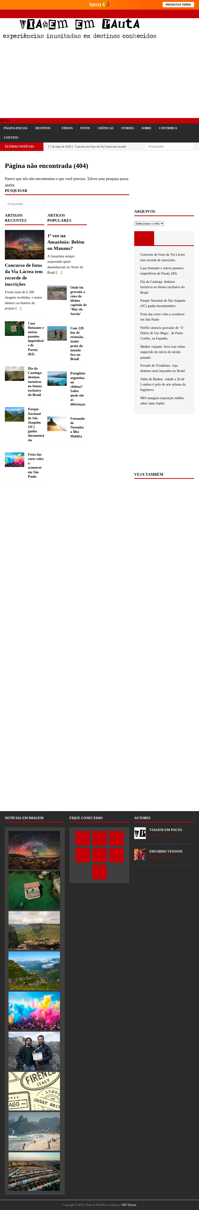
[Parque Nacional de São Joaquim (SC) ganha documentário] (14, 414)
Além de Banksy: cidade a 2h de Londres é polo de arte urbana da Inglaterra (162, 384)
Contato (11, 137)
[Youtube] (169, 14)
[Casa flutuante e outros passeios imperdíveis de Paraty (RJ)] (14, 328)
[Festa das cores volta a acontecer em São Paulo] (14, 459)
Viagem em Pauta (165, 830)
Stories (127, 128)
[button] (5, 120)
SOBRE (146, 128)
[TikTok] (186, 14)
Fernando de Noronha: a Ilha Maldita (77, 427)
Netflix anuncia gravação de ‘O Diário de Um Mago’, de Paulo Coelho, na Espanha (161, 333)
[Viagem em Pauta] (79, 38)
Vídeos (67, 128)
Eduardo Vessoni (165, 851)
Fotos (85, 128)
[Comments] (184, 238)
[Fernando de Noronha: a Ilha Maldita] (57, 424)
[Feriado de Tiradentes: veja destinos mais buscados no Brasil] (34, 1131)
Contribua (168, 128)
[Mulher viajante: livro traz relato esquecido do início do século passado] (34, 1091)
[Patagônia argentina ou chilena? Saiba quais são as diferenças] (57, 378)
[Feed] (195, 14)
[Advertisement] (99, 79)
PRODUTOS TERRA (178, 4)
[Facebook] (144, 14)
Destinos (42, 128)
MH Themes (129, 1205)
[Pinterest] (178, 14)
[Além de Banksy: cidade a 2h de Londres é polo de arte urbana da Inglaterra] (34, 1171)
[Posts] (144, 238)
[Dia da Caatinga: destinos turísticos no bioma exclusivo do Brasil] (14, 373)
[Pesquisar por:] (170, 146)
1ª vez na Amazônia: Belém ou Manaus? (65, 242)
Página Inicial (16, 128)
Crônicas (106, 128)
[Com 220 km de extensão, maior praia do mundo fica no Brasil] (57, 333)
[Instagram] (161, 14)
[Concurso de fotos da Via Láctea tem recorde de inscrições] (24, 245)
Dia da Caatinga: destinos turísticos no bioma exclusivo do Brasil (35, 382)
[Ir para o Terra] (99, 5)
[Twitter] (152, 14)
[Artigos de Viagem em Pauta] (140, 836)
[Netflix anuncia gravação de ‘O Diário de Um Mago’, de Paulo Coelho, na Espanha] (34, 1051)
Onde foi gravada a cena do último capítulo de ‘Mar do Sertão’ (78, 301)
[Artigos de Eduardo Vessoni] (140, 858)
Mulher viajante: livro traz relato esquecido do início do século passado (162, 352)
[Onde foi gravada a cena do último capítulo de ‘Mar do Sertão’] (57, 292)
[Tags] (164, 238)
